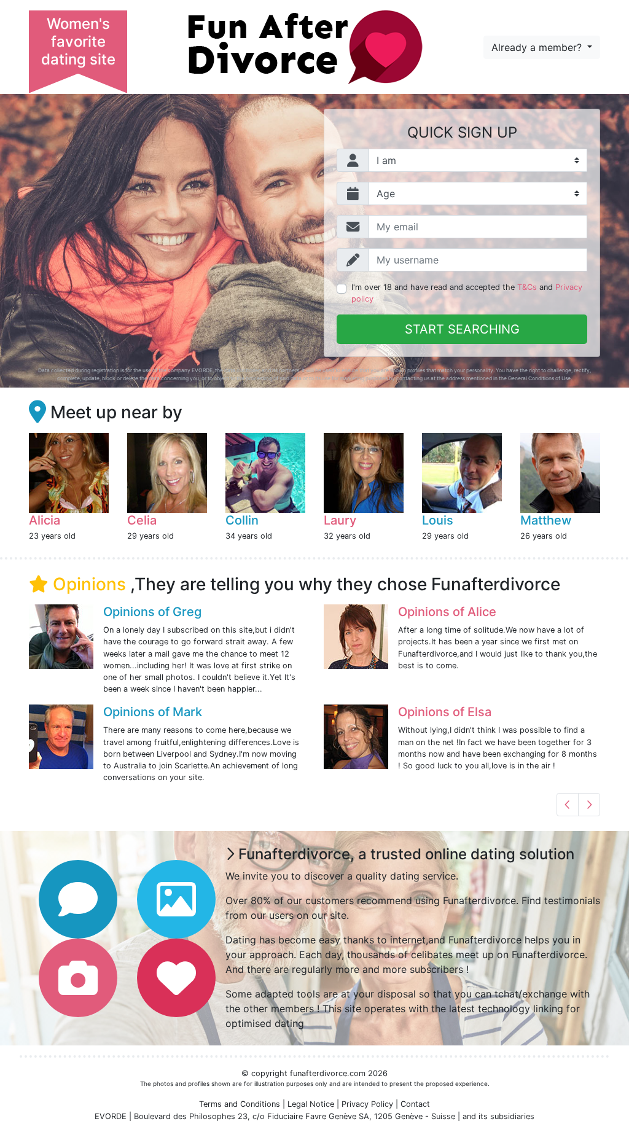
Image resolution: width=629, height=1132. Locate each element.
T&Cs (527, 287)
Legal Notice (310, 1104)
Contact (415, 1104)
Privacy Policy (367, 1104)
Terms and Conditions (239, 1104)
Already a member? (538, 47)
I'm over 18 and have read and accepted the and (466, 293)
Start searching (462, 329)
